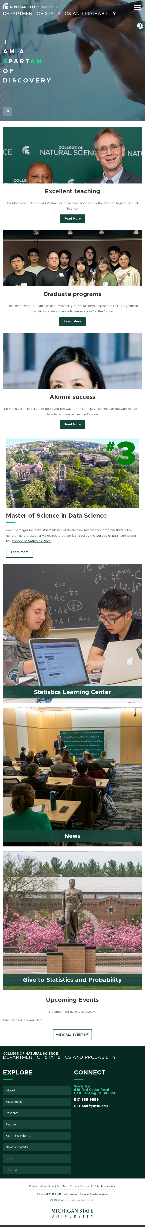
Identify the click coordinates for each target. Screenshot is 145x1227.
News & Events (17, 1147)
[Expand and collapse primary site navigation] (137, 8)
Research (12, 1113)
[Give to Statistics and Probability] (72, 989)
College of (30, 1053)
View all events (71, 1034)
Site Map (61, 1186)
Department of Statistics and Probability (59, 14)
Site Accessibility (105, 1186)
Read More (72, 218)
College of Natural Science (31, 541)
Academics (14, 1101)
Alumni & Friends (18, 1135)
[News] (72, 845)
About (10, 1090)
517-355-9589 (86, 1099)
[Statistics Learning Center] (72, 701)
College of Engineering (113, 535)
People (11, 1124)
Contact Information (41, 1186)
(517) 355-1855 (53, 1194)
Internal (11, 1169)
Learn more (20, 552)
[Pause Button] (7, 111)
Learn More (72, 321)
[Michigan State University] (72, 1214)
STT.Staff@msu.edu (91, 1106)
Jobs (9, 1158)
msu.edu (73, 1194)
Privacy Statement (81, 1186)
